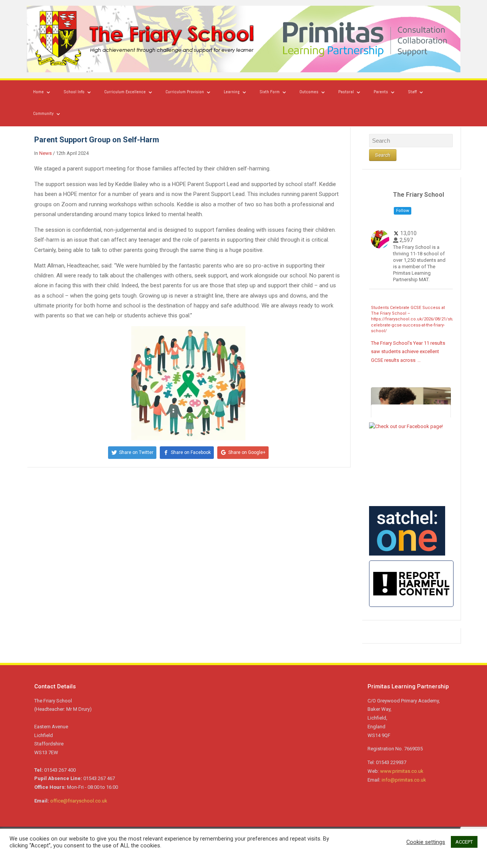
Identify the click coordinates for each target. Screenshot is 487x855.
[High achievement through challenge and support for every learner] (243, 39)
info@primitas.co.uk (404, 780)
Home (38, 92)
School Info (74, 92)
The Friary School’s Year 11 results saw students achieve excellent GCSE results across (408, 351)
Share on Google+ (247, 452)
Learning (232, 92)
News (45, 153)
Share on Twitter (136, 452)
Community (43, 113)
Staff (412, 92)
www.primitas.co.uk (401, 771)
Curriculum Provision (185, 92)
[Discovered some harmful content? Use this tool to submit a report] (411, 583)
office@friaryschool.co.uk (78, 801)
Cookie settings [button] (425, 842)
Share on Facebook (191, 452)
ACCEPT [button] (464, 842)
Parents (381, 92)
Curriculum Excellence (125, 92)
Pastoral (346, 92)
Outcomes (308, 92)
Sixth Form (269, 92)
